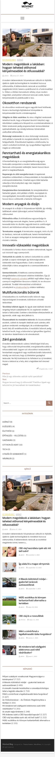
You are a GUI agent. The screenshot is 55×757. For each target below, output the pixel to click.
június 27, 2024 (17, 76)
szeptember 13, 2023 (34, 567)
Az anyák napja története (12, 712)
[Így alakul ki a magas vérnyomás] (9, 567)
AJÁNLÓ (20, 59)
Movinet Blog (7, 744)
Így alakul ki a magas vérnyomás (34, 563)
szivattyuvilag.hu (22, 287)
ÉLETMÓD (7, 431)
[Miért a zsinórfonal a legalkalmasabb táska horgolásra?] (9, 634)
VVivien (23, 620)
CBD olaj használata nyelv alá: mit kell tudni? (21, 718)
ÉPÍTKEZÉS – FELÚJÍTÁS (13, 436)
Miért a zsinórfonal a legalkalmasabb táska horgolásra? (35, 633)
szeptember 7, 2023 (34, 588)
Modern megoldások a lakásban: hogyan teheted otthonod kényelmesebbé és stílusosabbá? (26, 521)
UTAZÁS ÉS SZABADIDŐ (13, 454)
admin (6, 76)
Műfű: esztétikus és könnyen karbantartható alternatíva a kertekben (32, 600)
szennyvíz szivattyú (19, 279)
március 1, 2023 (33, 638)
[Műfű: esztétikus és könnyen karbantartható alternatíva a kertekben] (9, 601)
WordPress (37, 744)
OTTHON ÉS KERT (9, 59)
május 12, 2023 (34, 620)
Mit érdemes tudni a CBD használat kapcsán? (21, 715)
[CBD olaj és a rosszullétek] (9, 619)
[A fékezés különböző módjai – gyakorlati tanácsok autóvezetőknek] (9, 582)
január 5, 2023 (32, 656)
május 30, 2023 (33, 607)
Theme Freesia (28, 744)
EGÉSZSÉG (7, 427)
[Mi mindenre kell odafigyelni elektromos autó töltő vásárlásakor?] (9, 650)
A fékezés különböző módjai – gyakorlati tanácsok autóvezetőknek (33, 582)
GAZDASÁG (7, 440)
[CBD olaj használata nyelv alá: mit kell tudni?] (9, 551)
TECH (4, 449)
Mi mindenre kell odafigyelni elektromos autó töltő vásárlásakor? (32, 649)
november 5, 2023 (34, 555)
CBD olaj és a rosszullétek (31, 616)
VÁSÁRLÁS (7, 459)
